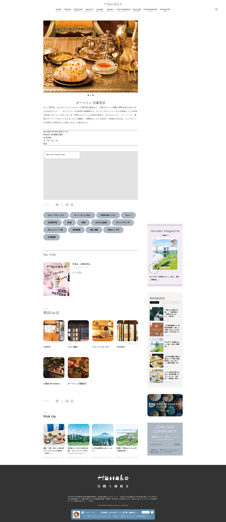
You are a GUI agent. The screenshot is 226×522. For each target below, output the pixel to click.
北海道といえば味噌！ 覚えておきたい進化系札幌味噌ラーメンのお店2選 (128, 516)
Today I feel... (90, 512)
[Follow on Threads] (127, 486)
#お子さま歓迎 (101, 222)
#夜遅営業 (76, 230)
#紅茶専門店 (52, 222)
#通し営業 (94, 230)
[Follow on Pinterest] (116, 486)
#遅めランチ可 (113, 230)
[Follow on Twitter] (110, 486)
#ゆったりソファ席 (55, 230)
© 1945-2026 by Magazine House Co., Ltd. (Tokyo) (113, 505)
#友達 (69, 222)
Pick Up (49, 416)
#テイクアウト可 (123, 222)
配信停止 (177, 444)
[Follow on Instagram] (99, 486)
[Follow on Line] (121, 486)
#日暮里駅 (52, 237)
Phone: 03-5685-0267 (53, 135)
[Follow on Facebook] (104, 486)
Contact (91, 501)
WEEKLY (164, 302)
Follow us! (165, 411)
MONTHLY (175, 302)
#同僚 (83, 222)
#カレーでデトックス (56, 215)
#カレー (128, 215)
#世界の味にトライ (108, 215)
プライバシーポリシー (171, 450)
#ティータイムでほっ (82, 215)
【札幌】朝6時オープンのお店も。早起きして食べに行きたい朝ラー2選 (81, 516)
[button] (88, 95)
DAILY (154, 302)
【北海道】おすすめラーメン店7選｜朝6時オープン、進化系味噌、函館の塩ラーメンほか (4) (119, 513)
